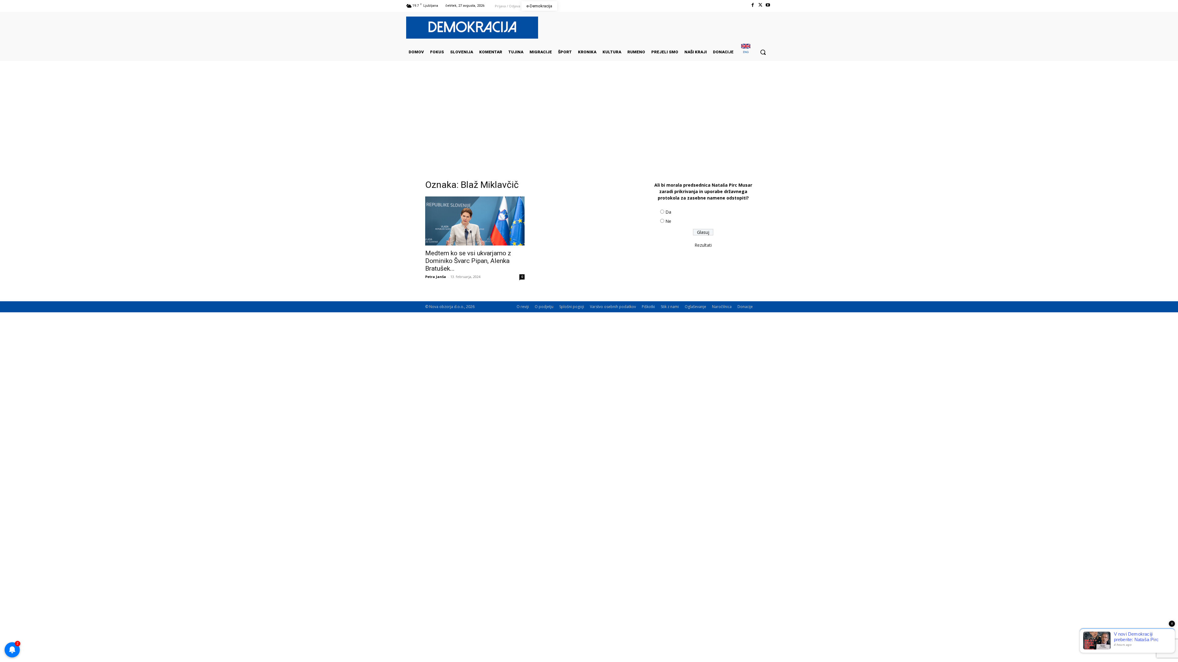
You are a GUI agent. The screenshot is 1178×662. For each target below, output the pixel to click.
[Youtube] (768, 5)
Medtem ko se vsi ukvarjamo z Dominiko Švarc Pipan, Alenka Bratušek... (468, 260)
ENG (746, 52)
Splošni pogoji (571, 306)
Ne (668, 221)
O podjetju (544, 306)
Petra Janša (435, 276)
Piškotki (648, 306)
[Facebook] (752, 5)
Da (668, 212)
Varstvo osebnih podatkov (613, 306)
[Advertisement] (589, 122)
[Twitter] (760, 5)
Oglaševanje (695, 306)
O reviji (523, 306)
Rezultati (703, 245)
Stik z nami (670, 306)
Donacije (745, 306)
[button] (763, 52)
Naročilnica (722, 306)
